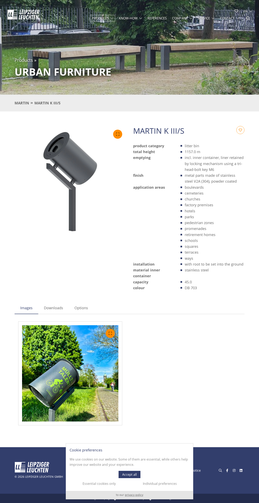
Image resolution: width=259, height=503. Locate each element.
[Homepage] (23, 15)
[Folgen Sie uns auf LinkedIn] (241, 470)
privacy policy (134, 495)
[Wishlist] (236, 11)
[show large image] (70, 181)
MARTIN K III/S (47, 103)
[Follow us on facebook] (227, 470)
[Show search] (248, 18)
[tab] (26, 308)
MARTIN (22, 103)
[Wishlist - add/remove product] (240, 130)
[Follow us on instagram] (234, 470)
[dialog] (129, 471)
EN (245, 11)
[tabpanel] (129, 373)
